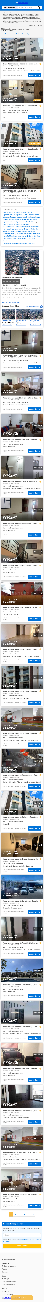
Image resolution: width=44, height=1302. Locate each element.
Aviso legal (5, 1279)
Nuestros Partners (8, 1294)
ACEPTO (40, 25)
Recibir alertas (22, 1246)
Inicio (2, 34)
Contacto (5, 1272)
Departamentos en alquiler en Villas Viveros (17, 212)
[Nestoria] (22, 3)
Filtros (23, 1297)
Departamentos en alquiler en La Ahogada (23, 219)
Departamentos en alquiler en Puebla (15, 34)
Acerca (4, 1269)
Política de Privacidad (9, 1281)
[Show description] (40, 64)
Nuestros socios (13, 22)
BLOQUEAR (32, 25)
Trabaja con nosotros (9, 1266)
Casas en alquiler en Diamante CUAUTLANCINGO (19, 243)
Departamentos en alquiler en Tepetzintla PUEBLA (19, 222)
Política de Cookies (8, 1284)
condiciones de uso (25, 1239)
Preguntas (5, 1291)
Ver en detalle (34, 75)
